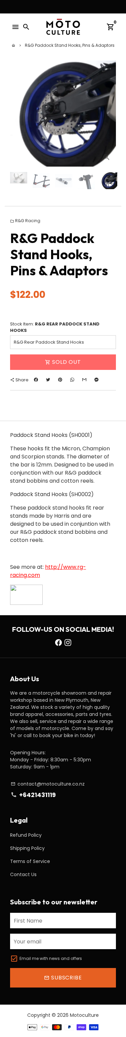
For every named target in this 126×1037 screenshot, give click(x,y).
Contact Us (23, 874)
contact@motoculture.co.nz (48, 784)
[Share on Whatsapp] (72, 380)
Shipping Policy (27, 848)
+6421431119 (33, 795)
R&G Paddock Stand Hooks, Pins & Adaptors (70, 45)
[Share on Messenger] (96, 380)
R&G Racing (25, 220)
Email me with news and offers (50, 958)
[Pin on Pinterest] (60, 380)
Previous (16, 113)
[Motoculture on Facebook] (58, 642)
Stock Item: (54, 327)
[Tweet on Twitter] (48, 380)
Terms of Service (30, 861)
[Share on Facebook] (36, 380)
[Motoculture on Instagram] (68, 642)
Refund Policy (26, 835)
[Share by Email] (84, 380)
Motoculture (84, 1015)
